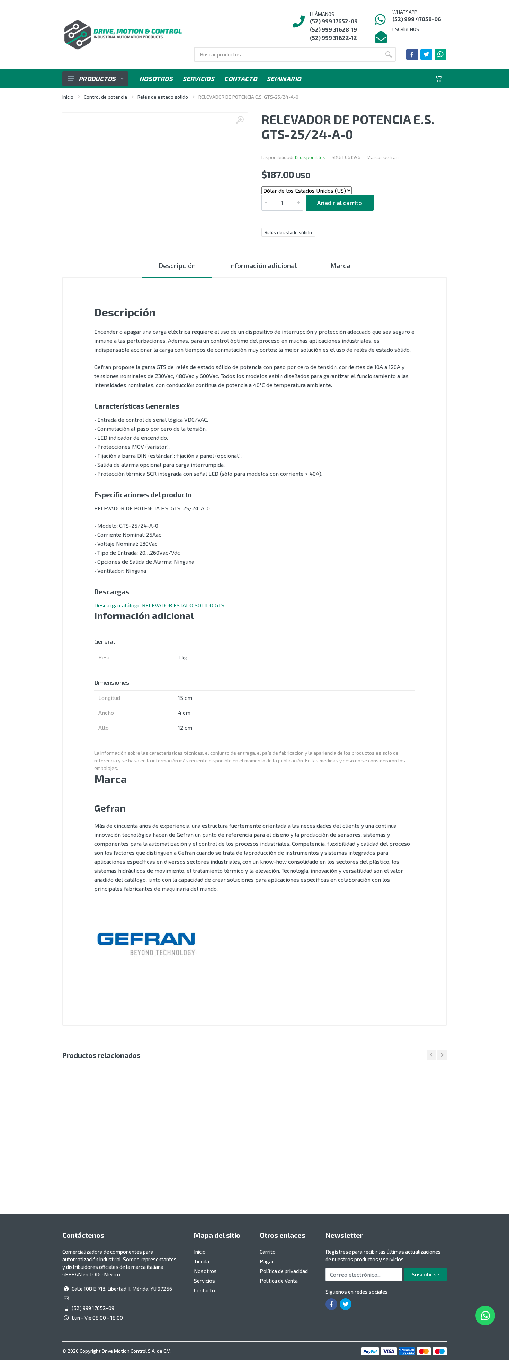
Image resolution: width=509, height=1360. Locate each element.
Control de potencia (105, 97)
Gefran (391, 157)
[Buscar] (388, 54)
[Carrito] (438, 78)
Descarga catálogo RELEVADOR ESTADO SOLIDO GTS (159, 605)
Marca (340, 265)
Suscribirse (425, 1274)
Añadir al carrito (339, 203)
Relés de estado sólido (162, 97)
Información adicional (263, 265)
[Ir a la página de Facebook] (412, 54)
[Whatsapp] (440, 54)
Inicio (67, 97)
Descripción (177, 265)
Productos (97, 78)
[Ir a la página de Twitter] (426, 54)
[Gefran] (146, 944)
